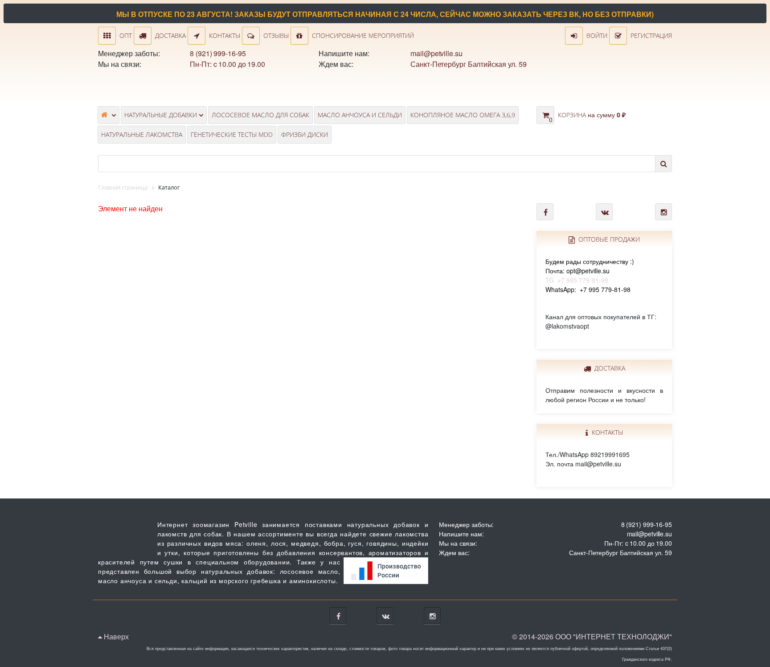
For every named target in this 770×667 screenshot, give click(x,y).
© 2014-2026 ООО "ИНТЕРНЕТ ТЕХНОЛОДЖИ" (592, 636)
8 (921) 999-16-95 (218, 53)
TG (589, 270)
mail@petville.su (436, 53)
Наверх (115, 636)
